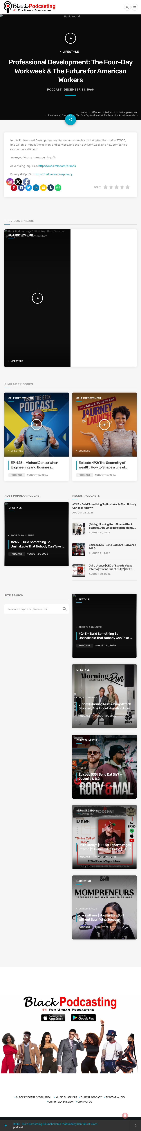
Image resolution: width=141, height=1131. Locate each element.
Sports (83, 838)
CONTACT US (84, 1101)
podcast (54, 89)
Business (84, 451)
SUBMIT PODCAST (91, 1097)
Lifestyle (96, 112)
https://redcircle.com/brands (57, 166)
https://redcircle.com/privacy (53, 174)
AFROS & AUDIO (115, 1097)
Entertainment (86, 740)
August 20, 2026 (100, 574)
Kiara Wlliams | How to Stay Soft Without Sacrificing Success (101, 917)
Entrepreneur (88, 908)
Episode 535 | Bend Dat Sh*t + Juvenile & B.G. (112, 546)
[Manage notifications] (125, 1116)
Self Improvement (128, 112)
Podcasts (110, 112)
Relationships (88, 697)
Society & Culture (90, 627)
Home (84, 112)
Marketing (83, 881)
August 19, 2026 (105, 475)
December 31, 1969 (79, 89)
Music (82, 768)
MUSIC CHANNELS (66, 1097)
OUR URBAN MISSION (61, 1101)
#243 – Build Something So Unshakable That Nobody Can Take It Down (55, 1124)
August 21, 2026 (83, 512)
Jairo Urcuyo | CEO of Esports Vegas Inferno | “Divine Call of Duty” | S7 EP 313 (110, 567)
